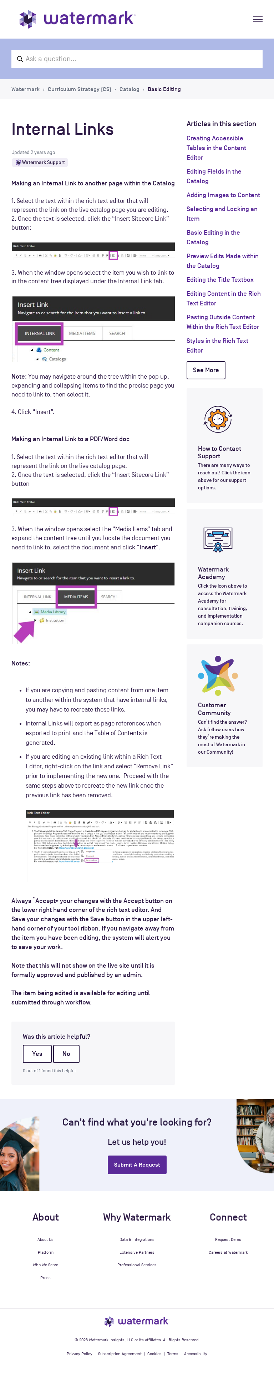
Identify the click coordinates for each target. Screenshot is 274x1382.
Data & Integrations (137, 1239)
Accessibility (195, 1353)
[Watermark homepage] (77, 19)
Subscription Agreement (120, 1353)
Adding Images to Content (223, 195)
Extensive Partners (137, 1252)
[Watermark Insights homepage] (137, 1321)
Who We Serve (45, 1264)
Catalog (129, 89)
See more (206, 370)
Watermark (25, 89)
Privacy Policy (79, 1353)
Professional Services (137, 1264)
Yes (37, 1054)
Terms (172, 1353)
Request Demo (228, 1239)
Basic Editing (164, 89)
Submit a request (137, 1164)
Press (45, 1277)
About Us (45, 1239)
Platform (46, 1252)
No (66, 1054)
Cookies (154, 1353)
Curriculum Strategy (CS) (79, 89)
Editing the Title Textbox (220, 280)
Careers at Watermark (228, 1252)
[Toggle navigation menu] (257, 19)
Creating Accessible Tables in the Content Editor (216, 147)
